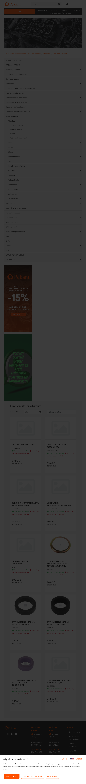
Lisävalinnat (52, 776)
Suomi (65, 758)
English (78, 758)
